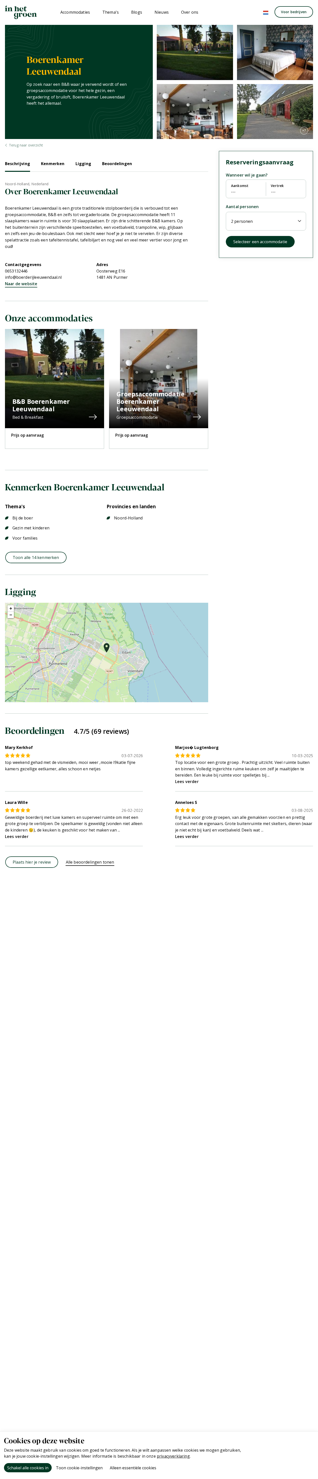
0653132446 (16, 271)
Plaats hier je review (32, 862)
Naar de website (21, 283)
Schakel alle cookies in (27, 1468)
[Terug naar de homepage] (21, 12)
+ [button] (10, 608)
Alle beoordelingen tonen (90, 862)
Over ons (189, 12)
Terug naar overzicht (26, 145)
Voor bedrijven (294, 11)
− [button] (10, 614)
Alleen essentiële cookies (133, 1468)
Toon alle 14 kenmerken (36, 557)
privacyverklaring (173, 1456)
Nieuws (162, 12)
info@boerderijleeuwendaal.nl (33, 277)
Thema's (110, 12)
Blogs (136, 12)
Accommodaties (75, 12)
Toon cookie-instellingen (79, 1468)
